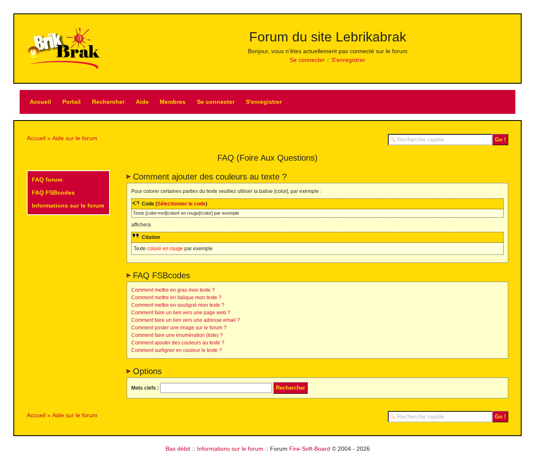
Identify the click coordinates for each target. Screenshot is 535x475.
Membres (173, 101)
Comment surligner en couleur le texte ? (176, 350)
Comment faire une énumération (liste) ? (177, 335)
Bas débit (178, 448)
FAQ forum (47, 179)
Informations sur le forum (68, 205)
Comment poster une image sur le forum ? (179, 328)
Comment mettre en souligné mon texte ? (177, 305)
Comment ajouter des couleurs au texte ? (177, 343)
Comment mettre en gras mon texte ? (173, 290)
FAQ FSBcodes (53, 192)
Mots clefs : (145, 388)
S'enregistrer (348, 59)
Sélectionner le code (181, 204)
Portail (71, 101)
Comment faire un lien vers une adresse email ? (185, 320)
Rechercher (108, 101)
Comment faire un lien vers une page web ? (180, 313)
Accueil (40, 101)
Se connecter (307, 59)
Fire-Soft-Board (309, 448)
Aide (142, 101)
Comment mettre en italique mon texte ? (176, 297)
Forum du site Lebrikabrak (327, 36)
